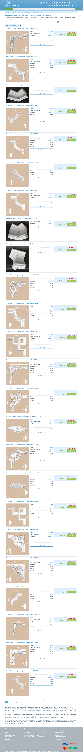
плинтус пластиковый (60, 736)
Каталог (51, 5)
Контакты (74, 5)
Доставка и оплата (65, 5)
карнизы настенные (60, 739)
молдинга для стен (10, 716)
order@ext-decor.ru (71, 3)
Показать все (73, 702)
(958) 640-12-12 (58, 3)
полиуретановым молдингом (12, 708)
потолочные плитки (60, 738)
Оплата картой (9, 736)
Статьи (56, 5)
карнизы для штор (59, 731)
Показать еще (41, 699)
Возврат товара (9, 738)
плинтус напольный (60, 732)
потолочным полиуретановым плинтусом (30, 710)
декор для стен (58, 735)
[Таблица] (58, 22)
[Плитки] (61, 22)
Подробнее (42, 44)
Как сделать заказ (9, 733)
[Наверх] (3, 748)
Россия (51, 88)
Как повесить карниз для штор (31, 735)
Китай (51, 33)
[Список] (55, 22)
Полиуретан (50, 35)
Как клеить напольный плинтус (32, 738)
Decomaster (50, 31)
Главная (7, 731)
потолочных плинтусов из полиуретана (27, 716)
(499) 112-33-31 (46, 3)
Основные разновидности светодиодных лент (35, 736)
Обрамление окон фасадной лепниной (34, 733)
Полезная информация (31, 729)
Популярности (19, 22)
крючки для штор (59, 741)
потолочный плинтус (60, 733)
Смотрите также (59, 729)
